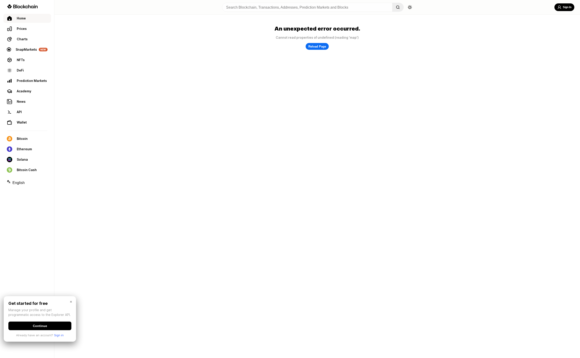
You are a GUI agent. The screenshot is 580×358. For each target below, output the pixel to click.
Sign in (59, 335)
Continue (40, 326)
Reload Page (317, 46)
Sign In (567, 7)
